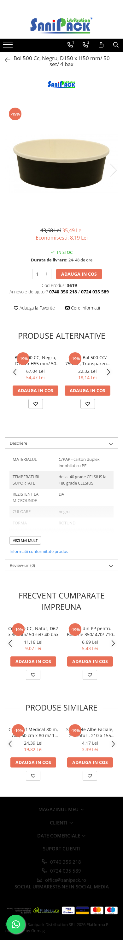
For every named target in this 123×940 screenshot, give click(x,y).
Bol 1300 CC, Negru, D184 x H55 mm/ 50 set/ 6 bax (35, 360)
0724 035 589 (65, 871)
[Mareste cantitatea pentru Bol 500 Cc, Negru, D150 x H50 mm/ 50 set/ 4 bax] (46, 274)
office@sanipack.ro (65, 880)
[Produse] (8, 46)
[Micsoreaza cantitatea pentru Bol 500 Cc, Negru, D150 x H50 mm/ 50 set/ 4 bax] (27, 274)
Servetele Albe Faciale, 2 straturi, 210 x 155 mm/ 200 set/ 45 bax (90, 732)
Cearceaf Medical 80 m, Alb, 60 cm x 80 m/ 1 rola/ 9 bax (33, 732)
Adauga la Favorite (36, 308)
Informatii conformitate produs (38, 551)
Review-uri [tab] (22, 565)
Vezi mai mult (25, 540)
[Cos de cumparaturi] (101, 45)
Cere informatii (85, 308)
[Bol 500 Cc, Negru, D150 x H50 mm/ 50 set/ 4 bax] (61, 164)
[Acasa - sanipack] (61, 25)
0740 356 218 (65, 862)
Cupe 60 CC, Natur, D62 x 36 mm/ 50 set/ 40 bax (33, 631)
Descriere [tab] (18, 443)
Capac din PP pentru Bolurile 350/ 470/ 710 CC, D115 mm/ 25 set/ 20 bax (90, 631)
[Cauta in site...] (116, 45)
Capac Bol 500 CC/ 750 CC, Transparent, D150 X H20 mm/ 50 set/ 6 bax (87, 360)
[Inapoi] (4, 60)
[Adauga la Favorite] (35, 404)
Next (113, 170)
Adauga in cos (79, 274)
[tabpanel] (61, 164)
